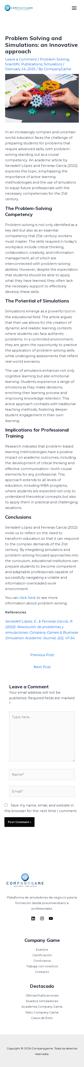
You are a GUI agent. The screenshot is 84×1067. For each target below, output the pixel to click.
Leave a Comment (21, 59)
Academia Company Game (42, 1006)
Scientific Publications (23, 64)
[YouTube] (51, 918)
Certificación (42, 955)
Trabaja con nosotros (42, 966)
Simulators (53, 64)
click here (27, 598)
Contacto (42, 972)
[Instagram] (42, 918)
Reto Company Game (42, 1012)
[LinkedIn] (33, 918)
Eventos (42, 949)
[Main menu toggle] (74, 8)
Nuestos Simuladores (42, 1001)
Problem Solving (54, 59)
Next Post (42, 667)
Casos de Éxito (42, 1018)
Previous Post (42, 655)
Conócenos (42, 960)
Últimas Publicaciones (42, 995)
